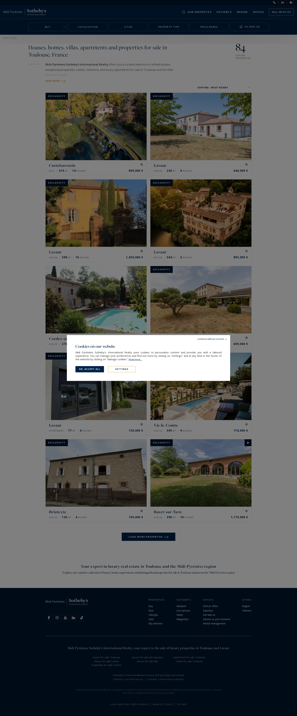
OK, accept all (89, 369)
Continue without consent (210, 338)
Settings (121, 369)
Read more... (135, 359)
